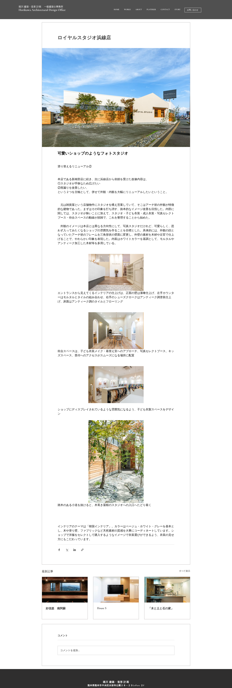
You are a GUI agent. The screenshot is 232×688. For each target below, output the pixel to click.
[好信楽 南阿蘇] (65, 590)
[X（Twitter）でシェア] (66, 549)
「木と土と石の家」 (161, 608)
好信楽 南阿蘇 (56, 608)
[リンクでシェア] (82, 549)
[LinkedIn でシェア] (74, 549)
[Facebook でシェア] (59, 549)
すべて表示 (184, 571)
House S (101, 608)
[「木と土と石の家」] (167, 590)
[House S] (116, 590)
